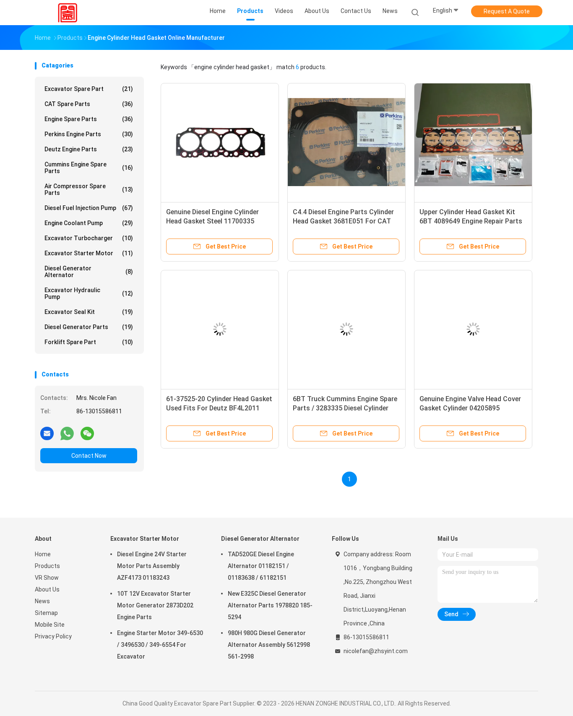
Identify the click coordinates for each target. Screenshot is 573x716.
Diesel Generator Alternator (88, 271)
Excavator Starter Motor (88, 253)
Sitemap (46, 613)
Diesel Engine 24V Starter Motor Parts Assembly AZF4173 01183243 (152, 566)
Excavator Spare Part (88, 89)
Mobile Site (50, 624)
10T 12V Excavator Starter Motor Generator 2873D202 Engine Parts (155, 605)
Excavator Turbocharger (88, 238)
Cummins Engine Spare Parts (88, 167)
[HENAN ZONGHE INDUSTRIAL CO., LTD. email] (47, 433)
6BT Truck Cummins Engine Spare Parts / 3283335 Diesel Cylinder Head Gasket (345, 408)
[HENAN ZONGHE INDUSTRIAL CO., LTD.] (67, 13)
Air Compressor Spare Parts (88, 189)
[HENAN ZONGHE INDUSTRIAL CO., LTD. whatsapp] (67, 433)
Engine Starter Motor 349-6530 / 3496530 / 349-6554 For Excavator (160, 645)
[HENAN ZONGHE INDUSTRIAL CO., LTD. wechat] (87, 433)
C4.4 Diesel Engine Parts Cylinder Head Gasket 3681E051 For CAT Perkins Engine (343, 221)
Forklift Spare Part (88, 342)
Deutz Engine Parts (88, 149)
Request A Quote (507, 11)
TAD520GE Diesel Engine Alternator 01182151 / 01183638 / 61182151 (261, 566)
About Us (47, 589)
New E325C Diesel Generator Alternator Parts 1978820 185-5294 (270, 605)
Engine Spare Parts (88, 119)
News (42, 601)
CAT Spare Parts (88, 104)
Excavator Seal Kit (88, 312)
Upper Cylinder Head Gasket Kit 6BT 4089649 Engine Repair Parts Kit (470, 221)
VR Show (47, 577)
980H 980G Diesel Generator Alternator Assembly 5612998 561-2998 (269, 645)
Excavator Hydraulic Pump (88, 293)
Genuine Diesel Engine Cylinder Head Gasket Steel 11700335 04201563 (212, 221)
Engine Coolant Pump (88, 223)
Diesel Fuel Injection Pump (88, 208)
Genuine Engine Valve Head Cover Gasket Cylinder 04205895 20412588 (470, 408)
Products (47, 566)
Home (43, 554)
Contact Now (89, 455)
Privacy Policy (53, 636)
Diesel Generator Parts (88, 327)
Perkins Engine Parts (88, 134)
